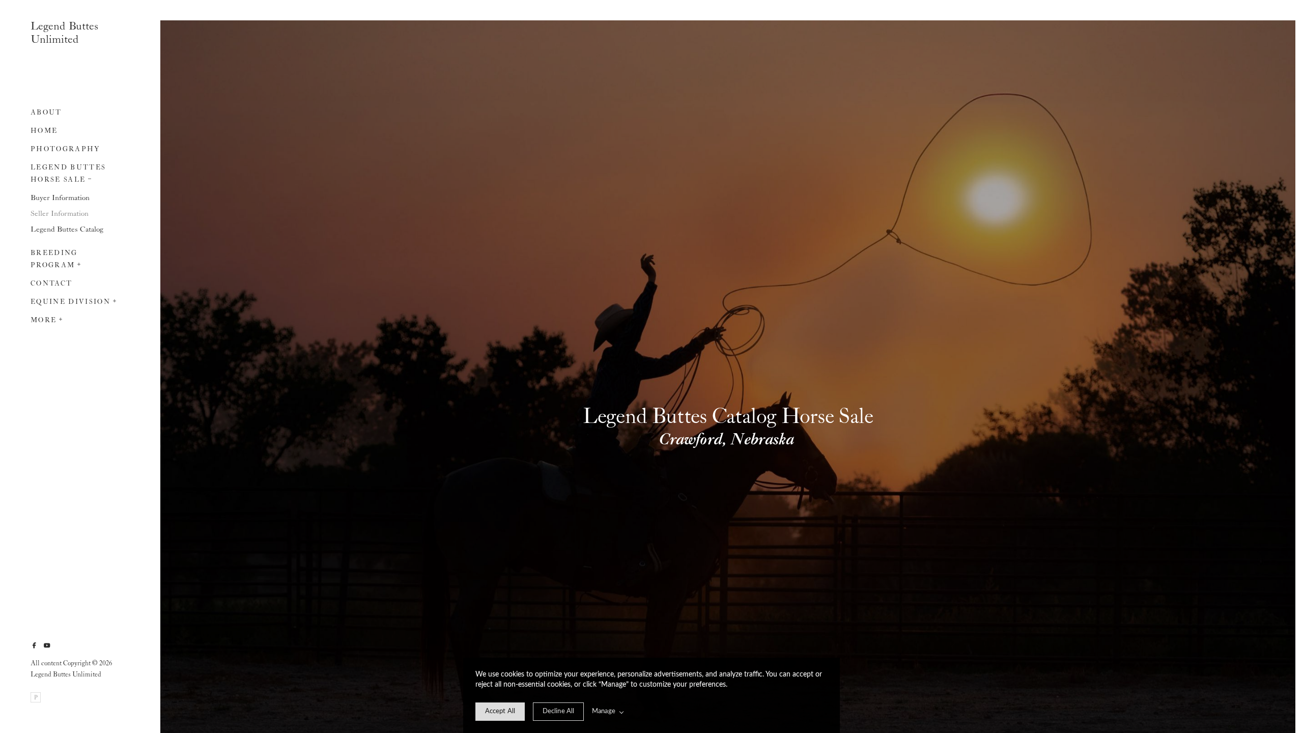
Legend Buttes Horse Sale (68, 174)
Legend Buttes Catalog (67, 229)
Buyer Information (60, 198)
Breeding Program (54, 259)
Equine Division (70, 302)
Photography (65, 149)
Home (44, 131)
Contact (51, 284)
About (46, 113)
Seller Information (60, 213)
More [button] (43, 320)
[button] (90, 178)
